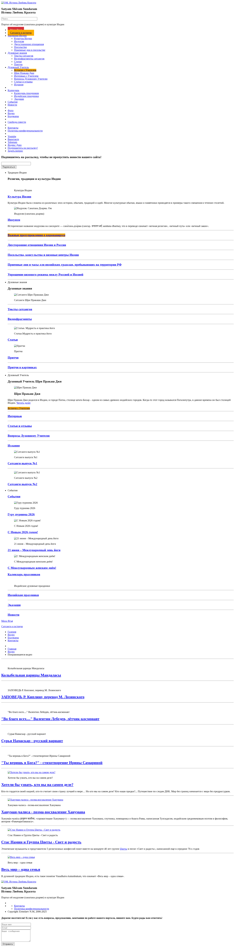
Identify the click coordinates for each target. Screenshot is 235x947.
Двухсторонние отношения (29, 44)
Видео (11, 113)
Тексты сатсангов (23, 55)
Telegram (12, 142)
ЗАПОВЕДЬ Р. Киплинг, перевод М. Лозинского (42, 697)
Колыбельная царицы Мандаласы (31, 675)
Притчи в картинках (22, 367)
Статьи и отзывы (23, 81)
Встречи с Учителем (25, 70)
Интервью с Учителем (26, 76)
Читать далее (23, 402)
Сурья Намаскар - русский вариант (32, 741)
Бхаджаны (13, 116)
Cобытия (14, 496)
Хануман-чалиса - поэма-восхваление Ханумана (43, 812)
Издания (18, 84)
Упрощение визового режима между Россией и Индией (45, 274)
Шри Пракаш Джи (24, 73)
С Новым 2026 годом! (23, 532)
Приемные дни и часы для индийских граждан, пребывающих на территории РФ (64, 264)
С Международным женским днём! (32, 568)
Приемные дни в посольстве (29, 50)
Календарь (13, 90)
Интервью (15, 416)
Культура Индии (23, 38)
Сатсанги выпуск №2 (22, 484)
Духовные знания (17, 53)
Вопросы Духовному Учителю (30, 78)
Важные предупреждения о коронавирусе (36, 235)
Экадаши (19, 99)
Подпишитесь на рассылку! (23, 148)
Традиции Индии (17, 35)
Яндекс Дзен (15, 145)
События (12, 101)
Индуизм (19, 41)
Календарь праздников (26, 93)
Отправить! (8, 944)
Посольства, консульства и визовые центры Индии (43, 255)
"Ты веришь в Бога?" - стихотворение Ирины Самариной (51, 763)
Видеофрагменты (20, 319)
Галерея (12, 631)
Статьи (18, 61)
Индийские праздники (26, 96)
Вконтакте (13, 139)
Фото (10, 110)
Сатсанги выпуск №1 (22, 463)
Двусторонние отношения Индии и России (37, 245)
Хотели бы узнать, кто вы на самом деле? (37, 784)
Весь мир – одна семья (20, 869)
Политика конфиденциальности (25, 130)
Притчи (18, 64)
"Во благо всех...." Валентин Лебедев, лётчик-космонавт (50, 719)
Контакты (13, 127)
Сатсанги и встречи (21, 32)
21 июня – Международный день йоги (34, 550)
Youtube (12, 136)
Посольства (20, 47)
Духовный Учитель (18, 67)
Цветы (123, 848)
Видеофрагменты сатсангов (29, 58)
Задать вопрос (15, 150)
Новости (12, 104)
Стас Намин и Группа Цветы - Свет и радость (41, 842)
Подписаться (9, 167)
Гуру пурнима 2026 (21, 514)
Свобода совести (17, 122)
